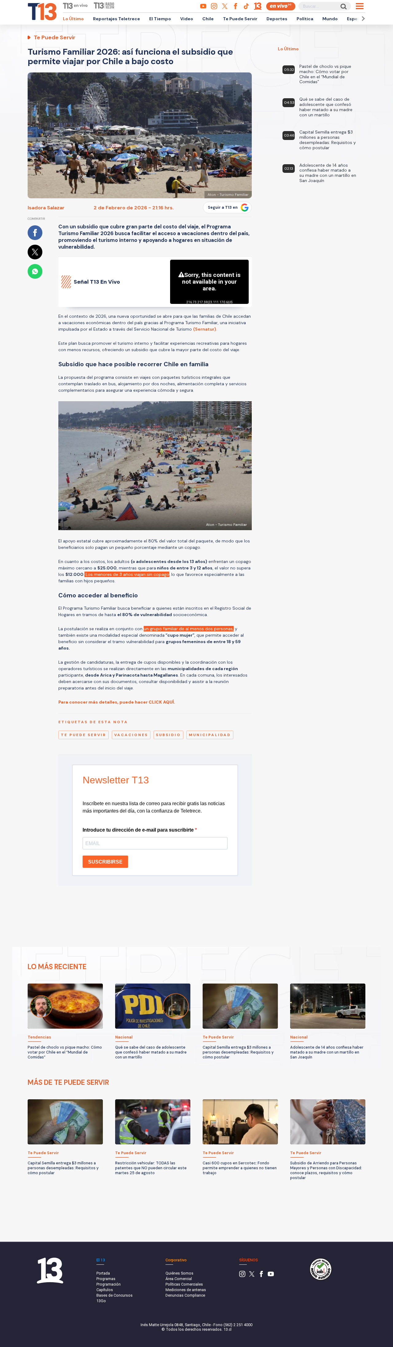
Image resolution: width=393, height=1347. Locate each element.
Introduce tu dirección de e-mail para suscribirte (139, 830)
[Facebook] (261, 1275)
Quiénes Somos (179, 1273)
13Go (101, 1300)
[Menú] (359, 6)
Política (305, 18)
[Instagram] (242, 1275)
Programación (108, 1284)
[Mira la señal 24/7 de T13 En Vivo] (280, 6)
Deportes (277, 18)
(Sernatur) (204, 329)
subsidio (168, 734)
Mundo (330, 18)
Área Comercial (178, 1278)
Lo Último (73, 18)
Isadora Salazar (46, 207)
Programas (105, 1278)
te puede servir (83, 734)
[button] (362, 19)
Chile (208, 18)
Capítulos (104, 1289)
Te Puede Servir (240, 18)
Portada (103, 1273)
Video (186, 18)
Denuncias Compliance (185, 1295)
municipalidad (210, 734)
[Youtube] (271, 1275)
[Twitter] (252, 1275)
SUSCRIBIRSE (105, 861)
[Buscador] (343, 6)
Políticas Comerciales (184, 1284)
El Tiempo (160, 18)
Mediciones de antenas (185, 1289)
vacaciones (131, 734)
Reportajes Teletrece (116, 18)
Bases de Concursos (114, 1295)
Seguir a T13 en (223, 207)
